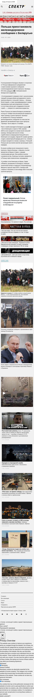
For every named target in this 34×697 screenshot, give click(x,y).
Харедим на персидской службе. (14, 464)
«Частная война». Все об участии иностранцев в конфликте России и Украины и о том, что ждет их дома (15, 232)
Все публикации (5, 598)
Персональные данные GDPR (8, 607)
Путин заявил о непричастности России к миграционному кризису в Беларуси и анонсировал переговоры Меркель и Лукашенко (16, 366)
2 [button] (8, 408)
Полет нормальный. (15, 201)
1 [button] (6, 408)
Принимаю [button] (3, 628)
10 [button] (28, 408)
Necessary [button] (3, 663)
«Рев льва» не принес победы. (17, 493)
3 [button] (11, 408)
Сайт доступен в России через (17, 12)
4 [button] (13, 408)
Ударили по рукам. (16, 294)
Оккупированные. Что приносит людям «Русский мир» (16, 222)
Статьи (2, 600)
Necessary (4, 665)
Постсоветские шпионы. (16, 434)
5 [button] (16, 408)
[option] (17, 392)
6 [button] (18, 408)
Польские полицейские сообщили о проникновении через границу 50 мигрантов (16, 330)
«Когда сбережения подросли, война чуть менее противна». (16, 550)
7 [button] (21, 408)
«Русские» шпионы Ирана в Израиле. (17, 580)
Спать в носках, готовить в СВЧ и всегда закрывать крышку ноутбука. (15, 521)
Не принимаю (11, 628)
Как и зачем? (4, 626)
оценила (26, 127)
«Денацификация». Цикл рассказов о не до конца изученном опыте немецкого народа (15, 255)
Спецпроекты (4, 213)
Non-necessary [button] (4, 679)
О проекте (3, 596)
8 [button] (23, 408)
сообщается (10, 91)
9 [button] (25, 408)
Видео (2, 602)
